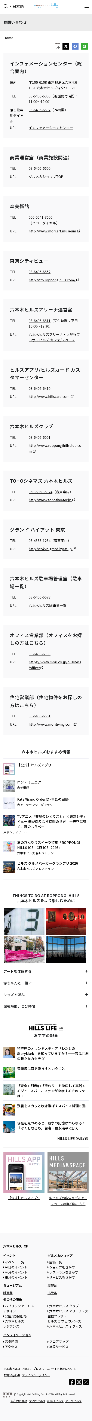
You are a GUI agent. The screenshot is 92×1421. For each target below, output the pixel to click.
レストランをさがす (63, 1272)
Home (8, 37)
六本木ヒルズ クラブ (64, 1306)
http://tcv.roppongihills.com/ (52, 279)
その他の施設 (12, 1299)
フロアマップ (58, 1341)
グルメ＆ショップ (59, 1255)
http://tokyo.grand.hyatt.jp (51, 548)
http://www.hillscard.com (49, 396)
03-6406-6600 (39, 168)
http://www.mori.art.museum (53, 230)
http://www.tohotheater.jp (50, 499)
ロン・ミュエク (29, 782)
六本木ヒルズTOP (15, 1246)
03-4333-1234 (39, 540)
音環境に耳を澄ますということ (41, 1068)
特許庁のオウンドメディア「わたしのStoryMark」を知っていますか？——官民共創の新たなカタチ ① (53, 1053)
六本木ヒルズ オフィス (65, 1326)
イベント (9, 1255)
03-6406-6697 (39, 109)
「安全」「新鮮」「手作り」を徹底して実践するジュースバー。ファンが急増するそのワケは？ (51, 1090)
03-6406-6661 (39, 715)
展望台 (52, 1285)
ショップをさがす (62, 1267)
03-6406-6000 (39, 96)
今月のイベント (16, 1272)
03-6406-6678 (39, 597)
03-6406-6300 (39, 653)
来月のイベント (16, 1277)
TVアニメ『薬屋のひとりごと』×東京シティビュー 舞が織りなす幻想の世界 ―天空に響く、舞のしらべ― (51, 821)
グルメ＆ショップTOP (46, 176)
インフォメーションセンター (51, 127)
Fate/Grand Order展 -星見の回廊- (43, 799)
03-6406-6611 (39, 320)
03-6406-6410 (39, 388)
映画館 (8, 1292)
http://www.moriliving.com (51, 724)
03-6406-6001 (39, 437)
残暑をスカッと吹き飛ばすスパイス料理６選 (51, 1105)
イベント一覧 (14, 1262)
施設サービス (58, 1346)
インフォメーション (17, 1335)
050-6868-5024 (40, 491)
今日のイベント (16, 1267)
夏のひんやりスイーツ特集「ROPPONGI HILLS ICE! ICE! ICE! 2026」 (48, 845)
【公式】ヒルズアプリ (34, 764)
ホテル (52, 1292)
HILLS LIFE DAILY (71, 1138)
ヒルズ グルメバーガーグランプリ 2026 (47, 863)
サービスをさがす (62, 1277)
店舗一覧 (55, 1262)
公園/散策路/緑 (16, 1316)
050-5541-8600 (40, 217)
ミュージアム (12, 1285)
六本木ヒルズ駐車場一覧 (47, 605)
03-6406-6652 (39, 271)
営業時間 (11, 1341)
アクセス (11, 1346)
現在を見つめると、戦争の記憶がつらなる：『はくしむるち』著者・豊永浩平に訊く (51, 1125)
